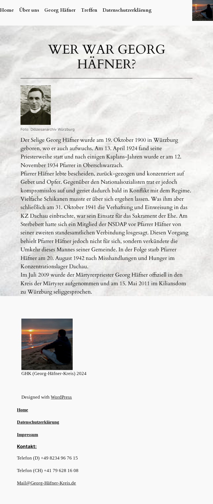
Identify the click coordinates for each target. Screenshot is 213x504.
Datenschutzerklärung (38, 422)
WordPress (61, 397)
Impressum (27, 434)
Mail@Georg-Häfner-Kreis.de (46, 483)
